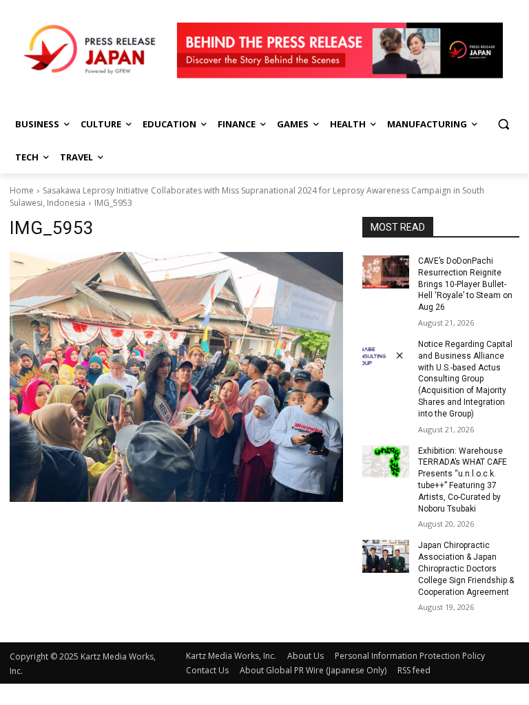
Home (22, 190)
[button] (503, 124)
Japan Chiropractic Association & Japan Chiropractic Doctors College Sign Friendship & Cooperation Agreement (466, 568)
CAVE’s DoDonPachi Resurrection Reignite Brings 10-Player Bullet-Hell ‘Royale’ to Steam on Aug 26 (465, 284)
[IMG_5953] (176, 377)
